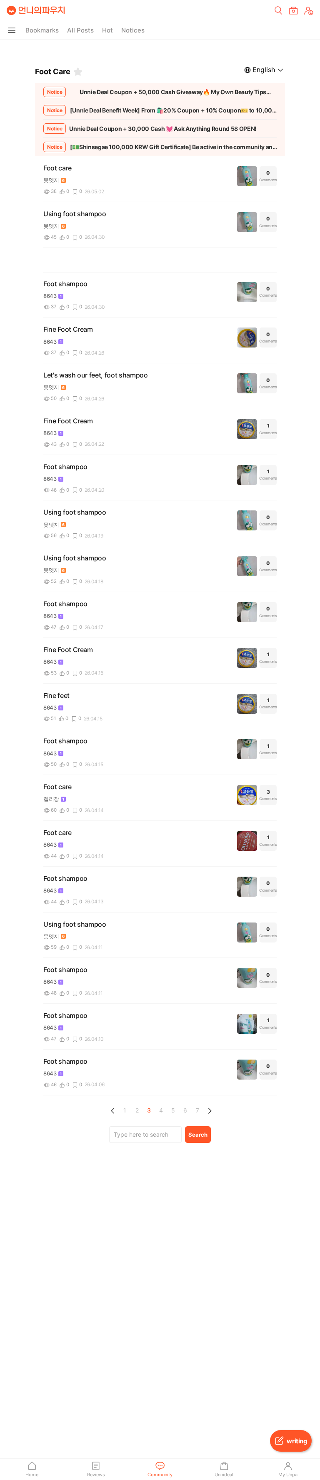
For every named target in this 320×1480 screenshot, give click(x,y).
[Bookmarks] (78, 72)
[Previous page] (113, 1111)
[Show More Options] (11, 30)
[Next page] (210, 1111)
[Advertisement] (160, 50)
